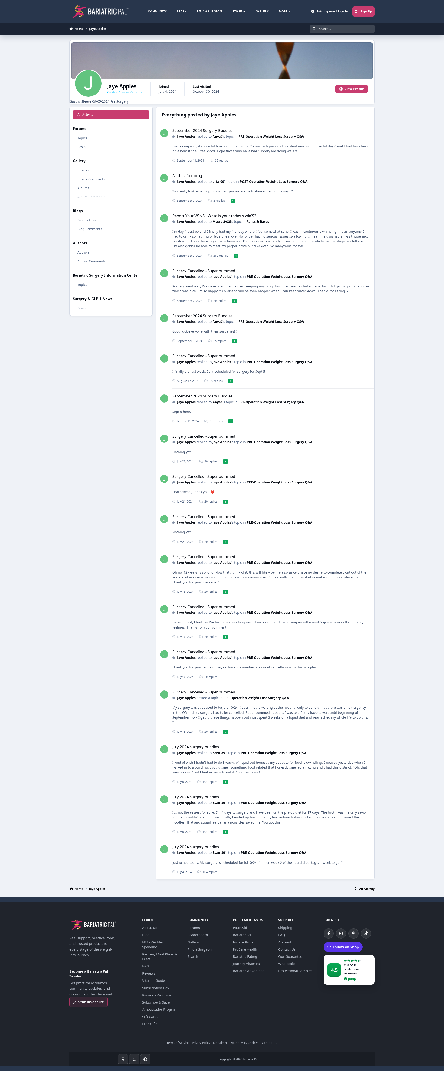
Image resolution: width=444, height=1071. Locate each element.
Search (193, 956)
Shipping (285, 927)
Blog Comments (89, 229)
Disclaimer (220, 1043)
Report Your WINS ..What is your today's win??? (214, 215)
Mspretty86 (222, 221)
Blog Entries (86, 220)
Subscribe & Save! (156, 1002)
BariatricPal (242, 934)
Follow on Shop (346, 947)
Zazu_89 (219, 753)
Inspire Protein (244, 942)
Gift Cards (150, 1016)
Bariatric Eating (245, 956)
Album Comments (91, 196)
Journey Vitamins (246, 963)
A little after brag (187, 175)
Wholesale (286, 963)
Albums (83, 188)
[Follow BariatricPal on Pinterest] (353, 933)
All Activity (85, 114)
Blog (146, 934)
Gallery (193, 942)
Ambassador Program (159, 1009)
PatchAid (240, 927)
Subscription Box (155, 988)
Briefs (81, 308)
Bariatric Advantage (248, 970)
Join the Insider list (88, 1002)
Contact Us (287, 949)
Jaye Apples (186, 136)
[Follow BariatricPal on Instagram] (341, 933)
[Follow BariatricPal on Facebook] (329, 933)
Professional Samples (295, 970)
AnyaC (218, 136)
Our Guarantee (290, 956)
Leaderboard (198, 934)
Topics (82, 138)
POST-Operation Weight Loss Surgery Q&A (274, 181)
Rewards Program (156, 995)
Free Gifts (149, 1023)
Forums (194, 927)
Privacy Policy (201, 1043)
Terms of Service (178, 1043)
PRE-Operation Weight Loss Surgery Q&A (271, 136)
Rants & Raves (258, 221)
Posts (81, 147)
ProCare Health (245, 949)
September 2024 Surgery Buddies (202, 130)
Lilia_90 (218, 181)
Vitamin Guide (153, 980)
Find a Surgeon (200, 949)
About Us (149, 927)
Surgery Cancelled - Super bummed (203, 270)
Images (83, 170)
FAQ (145, 966)
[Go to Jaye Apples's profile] (164, 133)
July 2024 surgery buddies (195, 746)
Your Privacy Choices (244, 1043)
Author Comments (91, 261)
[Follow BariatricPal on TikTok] (366, 933)
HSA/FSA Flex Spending (153, 944)
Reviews (148, 973)
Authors (83, 252)
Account (284, 942)
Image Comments (91, 179)
